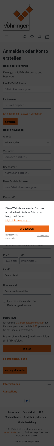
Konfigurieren (43, 235)
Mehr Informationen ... (18, 220)
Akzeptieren (27, 229)
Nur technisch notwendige (11, 236)
